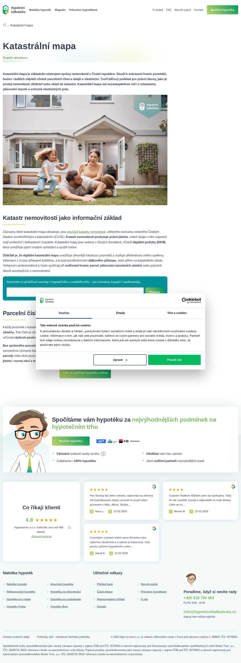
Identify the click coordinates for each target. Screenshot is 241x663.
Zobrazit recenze (41, 536)
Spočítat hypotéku (222, 9)
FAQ (168, 9)
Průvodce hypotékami (83, 9)
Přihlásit (154, 292)
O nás (144, 599)
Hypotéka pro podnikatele (65, 599)
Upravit (118, 359)
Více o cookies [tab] (177, 312)
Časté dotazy (105, 591)
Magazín (60, 9)
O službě (158, 9)
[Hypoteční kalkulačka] (14, 9)
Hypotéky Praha (16, 606)
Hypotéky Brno (59, 606)
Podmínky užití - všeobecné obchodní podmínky (63, 636)
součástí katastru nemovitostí (86, 231)
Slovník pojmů (182, 9)
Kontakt (198, 9)
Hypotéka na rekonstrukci (65, 591)
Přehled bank (105, 584)
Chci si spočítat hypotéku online (85, 373)
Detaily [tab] (120, 312)
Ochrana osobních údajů (16, 636)
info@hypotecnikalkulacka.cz (210, 612)
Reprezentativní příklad (111, 599)
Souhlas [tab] (64, 312)
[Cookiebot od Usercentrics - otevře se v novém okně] (184, 300)
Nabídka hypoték (40, 9)
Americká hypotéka (61, 584)
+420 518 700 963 (199, 598)
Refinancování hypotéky (21, 591)
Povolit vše (174, 359)
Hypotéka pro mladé (19, 599)
